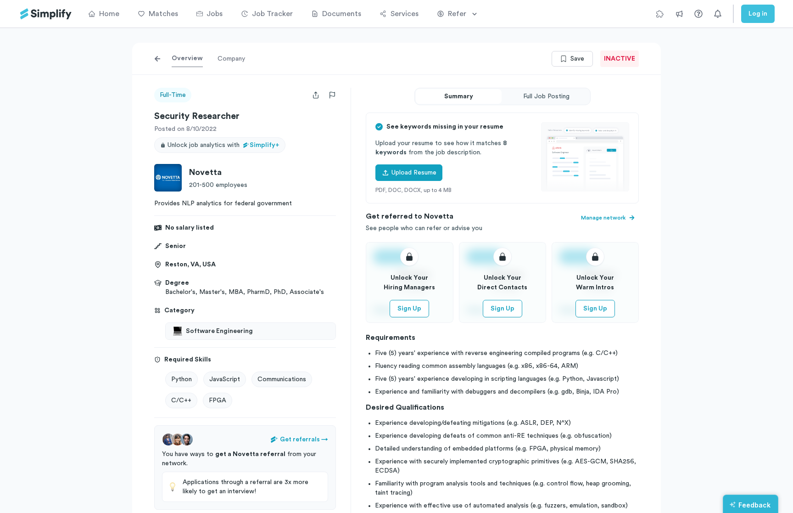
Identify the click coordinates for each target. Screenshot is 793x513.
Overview (187, 58)
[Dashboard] (45, 14)
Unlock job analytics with (223, 145)
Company (231, 59)
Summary (458, 96)
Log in (757, 14)
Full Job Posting (546, 96)
